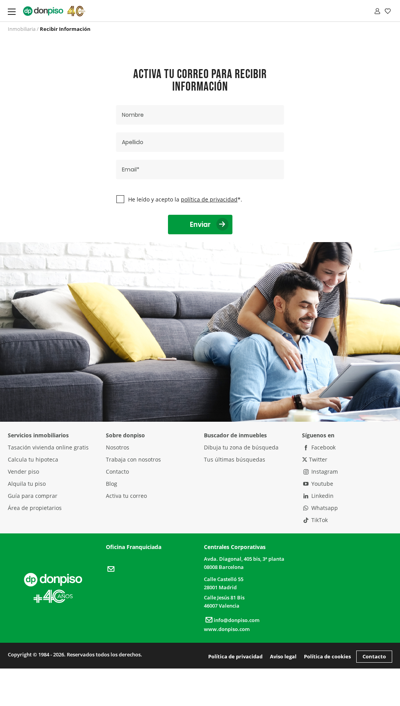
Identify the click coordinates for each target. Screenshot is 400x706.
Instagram (324, 471)
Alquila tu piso (27, 483)
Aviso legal (283, 656)
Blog (111, 483)
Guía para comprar (32, 495)
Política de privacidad (235, 656)
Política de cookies (327, 656)
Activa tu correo (126, 495)
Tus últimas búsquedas (234, 459)
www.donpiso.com (227, 629)
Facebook (323, 447)
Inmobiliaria (22, 28)
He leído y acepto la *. (185, 199)
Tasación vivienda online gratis (48, 447)
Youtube (321, 483)
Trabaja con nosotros (133, 459)
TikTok (319, 520)
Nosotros (117, 447)
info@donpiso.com (236, 620)
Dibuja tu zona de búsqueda (241, 447)
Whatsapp (324, 508)
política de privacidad (209, 199)
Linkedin (322, 495)
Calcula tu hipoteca (33, 459)
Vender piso (23, 471)
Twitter (317, 459)
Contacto (117, 471)
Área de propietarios (35, 508)
